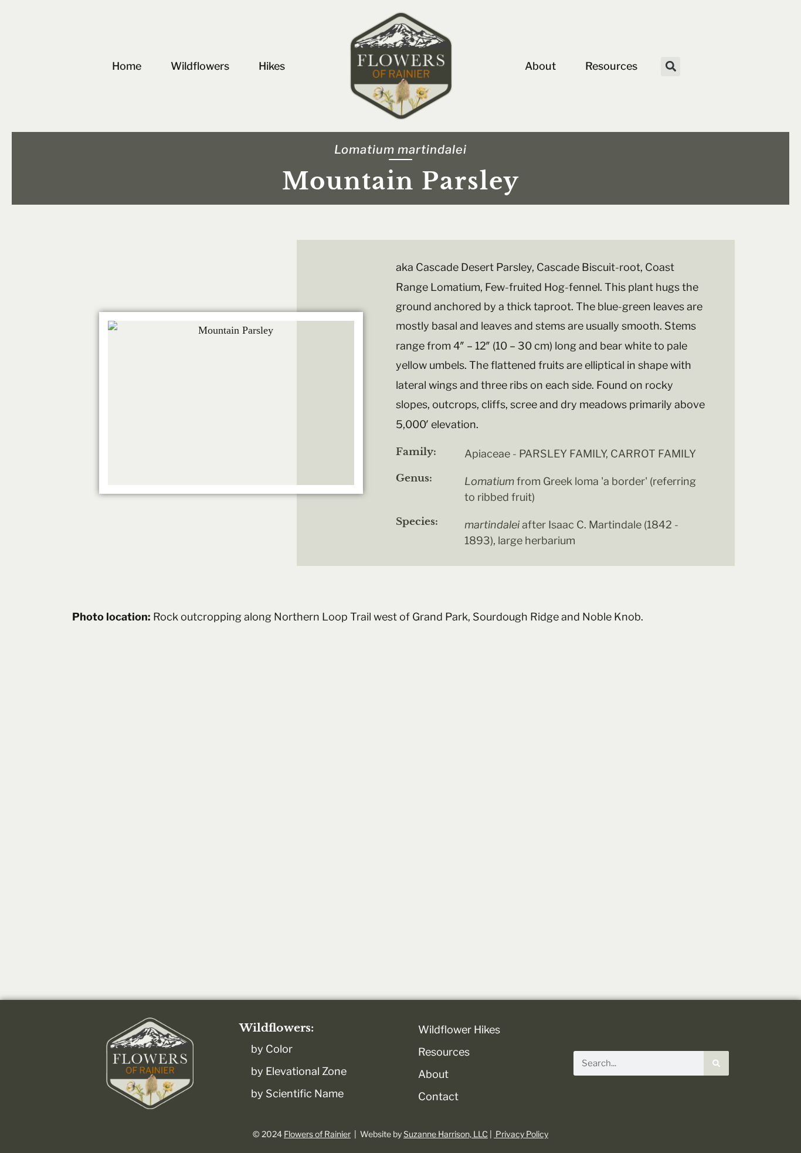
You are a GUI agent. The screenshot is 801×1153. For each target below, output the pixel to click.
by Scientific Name (297, 1093)
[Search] (716, 1063)
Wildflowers (200, 66)
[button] (670, 66)
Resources (611, 66)
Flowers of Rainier (317, 1134)
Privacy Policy (521, 1134)
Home (126, 66)
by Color (272, 1049)
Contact (438, 1096)
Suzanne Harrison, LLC (445, 1134)
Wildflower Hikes (459, 1029)
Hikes (272, 66)
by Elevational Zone (299, 1071)
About (540, 66)
